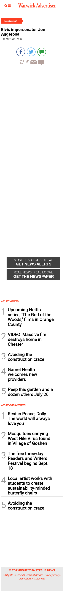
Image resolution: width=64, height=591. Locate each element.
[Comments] (41, 51)
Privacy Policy (52, 575)
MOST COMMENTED (13, 405)
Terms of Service (34, 575)
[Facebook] (20, 51)
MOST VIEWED (9, 301)
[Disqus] (32, 113)
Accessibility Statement (32, 578)
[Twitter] (31, 51)
